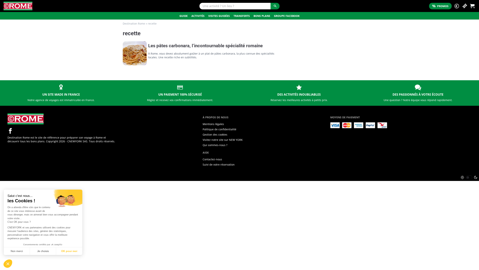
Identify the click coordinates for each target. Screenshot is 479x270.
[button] (456, 6)
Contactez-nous (212, 159)
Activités (198, 16)
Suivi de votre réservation (219, 164)
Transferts (242, 16)
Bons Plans (262, 16)
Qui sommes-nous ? (215, 145)
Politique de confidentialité (219, 129)
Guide (183, 16)
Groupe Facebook (287, 16)
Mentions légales (213, 124)
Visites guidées (219, 16)
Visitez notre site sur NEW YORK (223, 140)
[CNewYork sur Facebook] (10, 131)
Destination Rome (134, 23)
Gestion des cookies (215, 134)
